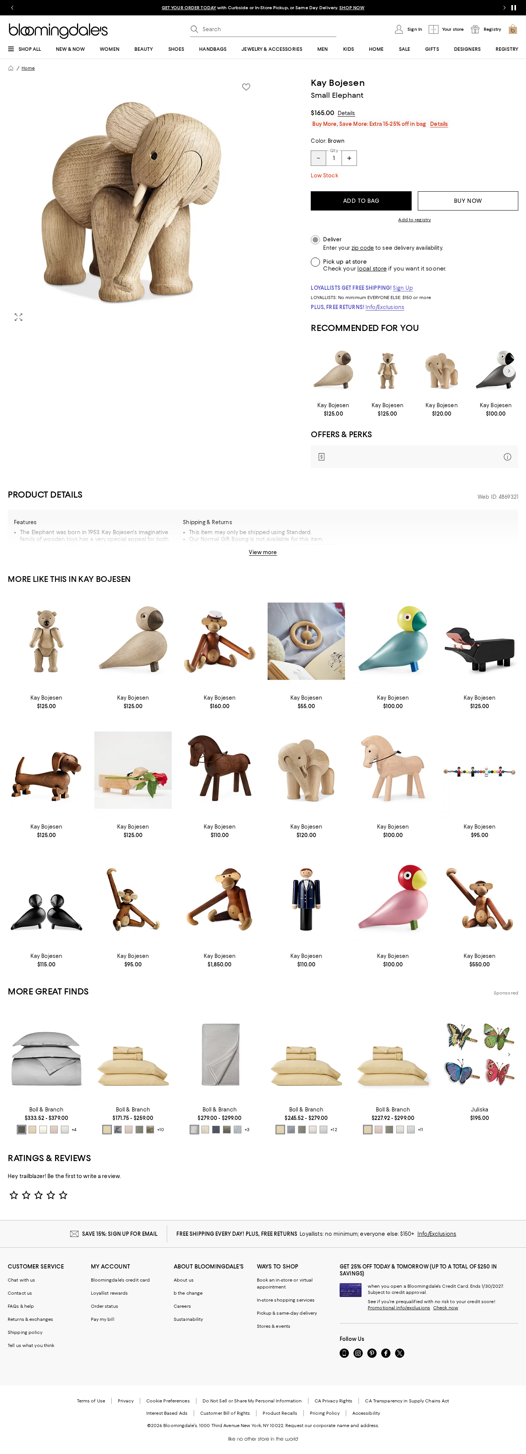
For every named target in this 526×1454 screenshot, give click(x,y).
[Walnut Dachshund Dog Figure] (46, 770)
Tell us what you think (31, 1345)
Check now (445, 1307)
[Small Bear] (387, 371)
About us (184, 1280)
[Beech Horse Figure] (393, 770)
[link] (333, 409)
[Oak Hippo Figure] (133, 770)
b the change (188, 1293)
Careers (182, 1306)
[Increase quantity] (349, 158)
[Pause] (513, 7)
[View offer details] (414, 456)
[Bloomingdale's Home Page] (58, 31)
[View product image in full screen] (18, 317)
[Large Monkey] (219, 899)
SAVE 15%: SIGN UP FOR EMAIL (120, 1234)
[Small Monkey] (219, 641)
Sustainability (188, 1319)
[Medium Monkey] (479, 899)
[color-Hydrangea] (291, 1129)
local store (372, 268)
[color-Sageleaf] (227, 1129)
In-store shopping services (286, 1300)
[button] (133, 202)
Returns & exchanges (30, 1319)
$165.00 (322, 113)
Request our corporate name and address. (332, 1425)
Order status (104, 1306)
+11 (420, 1129)
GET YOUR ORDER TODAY (189, 7)
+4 (74, 1129)
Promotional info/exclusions (399, 1307)
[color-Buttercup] (32, 1129)
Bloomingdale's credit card (120, 1280)
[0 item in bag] (513, 29)
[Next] (509, 371)
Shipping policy (25, 1332)
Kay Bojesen (337, 82)
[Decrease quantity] (318, 158)
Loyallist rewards (109, 1293)
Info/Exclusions (384, 307)
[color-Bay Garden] (118, 1129)
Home (28, 68)
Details (346, 113)
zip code (363, 248)
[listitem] (263, 7)
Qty (334, 150)
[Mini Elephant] (441, 371)
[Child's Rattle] (306, 641)
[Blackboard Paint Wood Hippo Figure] (479, 641)
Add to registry (414, 219)
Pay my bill (102, 1319)
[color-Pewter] (21, 1129)
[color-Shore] (237, 1129)
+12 (333, 1129)
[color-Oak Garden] (150, 1129)
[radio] (22, 1130)
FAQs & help (21, 1306)
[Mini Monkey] (133, 899)
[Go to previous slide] (12, 7)
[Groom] (306, 899)
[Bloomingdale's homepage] (11, 68)
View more (263, 552)
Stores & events (274, 1326)
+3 (247, 1129)
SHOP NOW (351, 7)
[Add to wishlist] (246, 87)
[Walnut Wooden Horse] (219, 770)
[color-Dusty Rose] (54, 1129)
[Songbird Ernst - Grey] (495, 371)
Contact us (20, 1293)
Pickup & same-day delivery (287, 1313)
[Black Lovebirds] (46, 899)
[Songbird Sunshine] (393, 641)
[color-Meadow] (139, 1129)
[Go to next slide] (504, 7)
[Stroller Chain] (479, 770)
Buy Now (468, 200)
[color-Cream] (43, 1129)
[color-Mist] (65, 1129)
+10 (160, 1129)
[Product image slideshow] (133, 202)
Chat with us (21, 1280)
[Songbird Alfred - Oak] (333, 371)
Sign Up (403, 288)
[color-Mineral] (216, 1129)
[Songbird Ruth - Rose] (393, 899)
